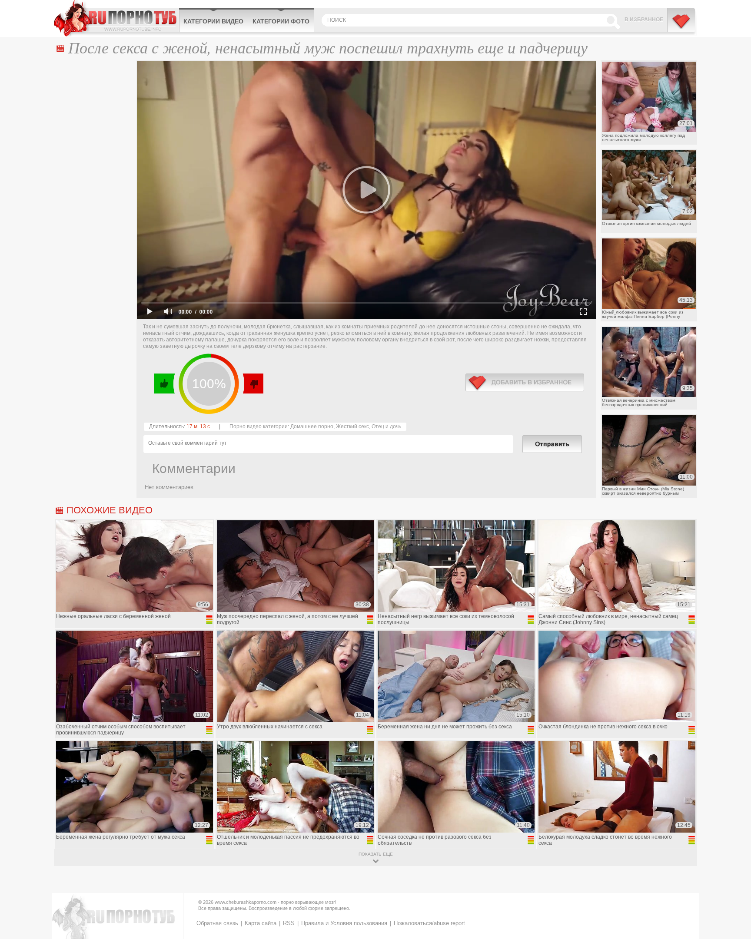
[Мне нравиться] (164, 383)
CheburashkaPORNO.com (116, 18)
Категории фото (281, 21)
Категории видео (213, 21)
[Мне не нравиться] (252, 383)
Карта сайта (260, 923)
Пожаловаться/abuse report (429, 923)
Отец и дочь (386, 426)
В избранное (644, 20)
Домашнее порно (311, 426)
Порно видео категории (258, 426)
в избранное (524, 382)
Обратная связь (217, 923)
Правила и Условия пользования (344, 923)
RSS (289, 923)
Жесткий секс (352, 426)
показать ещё (376, 854)
